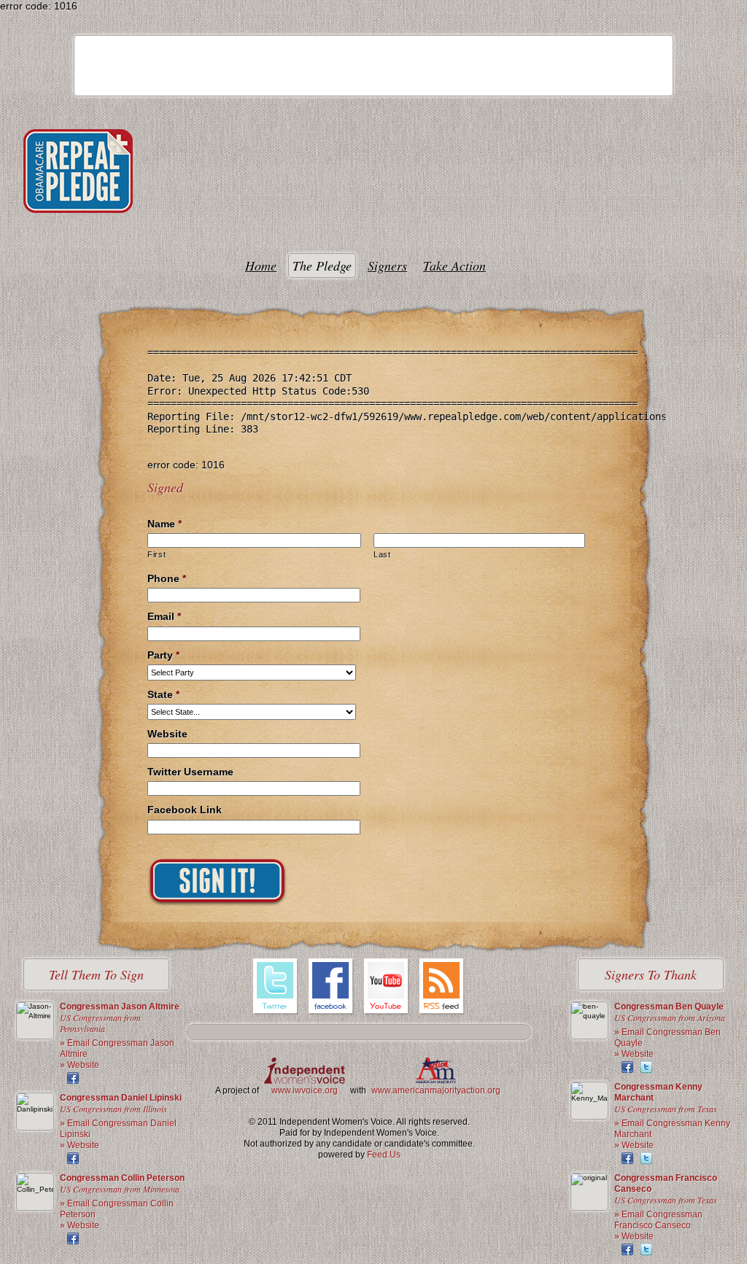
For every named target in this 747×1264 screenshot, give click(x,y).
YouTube (386, 987)
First (156, 554)
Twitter (275, 987)
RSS (442, 987)
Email (164, 616)
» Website (79, 1065)
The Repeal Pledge (78, 171)
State (163, 694)
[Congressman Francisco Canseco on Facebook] (627, 1249)
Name (164, 524)
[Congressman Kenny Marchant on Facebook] (627, 1158)
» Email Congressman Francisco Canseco (658, 1219)
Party (163, 655)
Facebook (331, 987)
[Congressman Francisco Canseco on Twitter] (646, 1249)
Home (260, 265)
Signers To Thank (651, 974)
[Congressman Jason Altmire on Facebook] (73, 1078)
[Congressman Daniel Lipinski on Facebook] (73, 1158)
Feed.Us (383, 1154)
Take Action (454, 265)
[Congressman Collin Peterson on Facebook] (73, 1238)
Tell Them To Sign (96, 974)
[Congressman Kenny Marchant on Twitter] (646, 1158)
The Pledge (322, 265)
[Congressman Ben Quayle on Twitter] (646, 1067)
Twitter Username (190, 772)
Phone (166, 578)
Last (382, 554)
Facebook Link (184, 809)
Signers (387, 265)
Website (167, 734)
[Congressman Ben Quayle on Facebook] (627, 1067)
